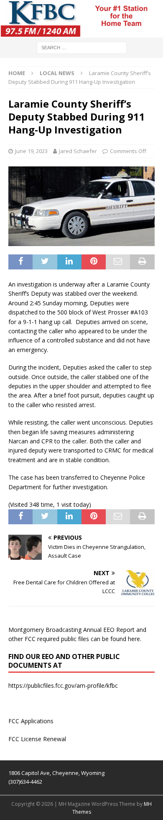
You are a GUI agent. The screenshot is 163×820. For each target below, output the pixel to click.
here (134, 639)
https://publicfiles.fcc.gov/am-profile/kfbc (63, 685)
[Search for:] (82, 47)
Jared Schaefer (78, 151)
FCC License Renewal (37, 739)
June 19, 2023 (31, 151)
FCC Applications (30, 721)
